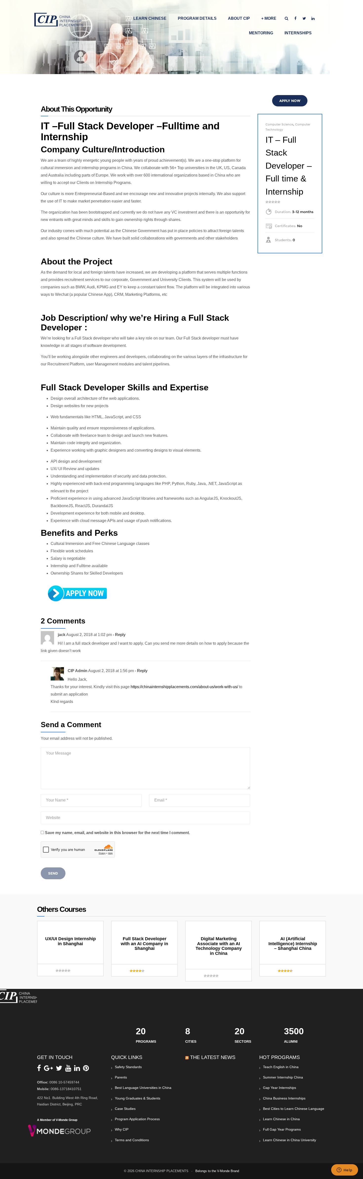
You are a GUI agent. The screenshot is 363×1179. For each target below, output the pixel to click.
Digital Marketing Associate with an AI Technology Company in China (219, 946)
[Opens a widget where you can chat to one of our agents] (344, 1170)
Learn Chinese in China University (289, 1140)
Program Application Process (137, 1119)
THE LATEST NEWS (212, 1057)
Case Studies (125, 1109)
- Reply (119, 635)
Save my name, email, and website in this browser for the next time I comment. (117, 833)
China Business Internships (284, 1098)
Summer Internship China (283, 1077)
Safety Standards (128, 1067)
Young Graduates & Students (137, 1098)
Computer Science (279, 124)
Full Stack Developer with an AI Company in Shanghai (144, 943)
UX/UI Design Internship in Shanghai (70, 941)
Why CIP (121, 1129)
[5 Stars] (278, 201)
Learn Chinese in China (281, 1119)
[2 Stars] (269, 201)
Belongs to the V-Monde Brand (217, 1171)
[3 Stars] (272, 201)
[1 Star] (266, 201)
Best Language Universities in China (143, 1088)
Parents (121, 1077)
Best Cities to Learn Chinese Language (293, 1109)
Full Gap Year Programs (282, 1129)
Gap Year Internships (279, 1088)
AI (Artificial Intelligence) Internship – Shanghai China (292, 943)
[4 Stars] (275, 201)
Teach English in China (281, 1067)
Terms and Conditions (132, 1140)
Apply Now (289, 101)
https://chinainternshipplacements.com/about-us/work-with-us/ (184, 687)
